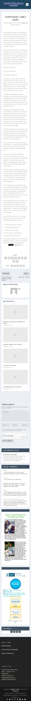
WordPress (15, 691)
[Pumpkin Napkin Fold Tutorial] (15, 334)
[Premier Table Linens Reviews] (12, 590)
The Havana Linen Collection (13, 479)
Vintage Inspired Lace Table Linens (13, 485)
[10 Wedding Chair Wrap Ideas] (15, 377)
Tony (10, 23)
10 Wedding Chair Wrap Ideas (12, 387)
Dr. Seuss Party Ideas (9, 365)
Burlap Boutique (6, 646)
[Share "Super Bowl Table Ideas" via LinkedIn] (22, 258)
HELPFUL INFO (23, 695)
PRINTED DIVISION (20, 693)
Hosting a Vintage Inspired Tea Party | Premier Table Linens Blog (14, 484)
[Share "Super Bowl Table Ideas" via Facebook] (5, 258)
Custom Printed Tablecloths (10, 649)
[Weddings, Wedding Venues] (15, 598)
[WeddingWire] (7, 591)
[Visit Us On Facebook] (11, 632)
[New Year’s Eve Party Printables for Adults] (15, 312)
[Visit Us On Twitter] (14, 632)
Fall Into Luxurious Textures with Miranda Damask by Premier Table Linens (15, 473)
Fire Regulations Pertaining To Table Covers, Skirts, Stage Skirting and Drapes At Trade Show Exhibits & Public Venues (15, 493)
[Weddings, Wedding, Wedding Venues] (15, 581)
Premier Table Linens (8, 653)
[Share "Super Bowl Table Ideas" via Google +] (12, 258)
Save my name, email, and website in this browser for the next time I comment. (14, 429)
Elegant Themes (15, 689)
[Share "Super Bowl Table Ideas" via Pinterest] (19, 258)
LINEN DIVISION (9, 693)
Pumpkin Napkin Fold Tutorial (12, 344)
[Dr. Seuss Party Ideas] (15, 356)
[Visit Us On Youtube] (17, 632)
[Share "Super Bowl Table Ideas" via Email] (14, 261)
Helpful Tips (24, 23)
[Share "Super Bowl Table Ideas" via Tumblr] (15, 258)
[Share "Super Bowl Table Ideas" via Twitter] (9, 258)
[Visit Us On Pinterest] (19, 632)
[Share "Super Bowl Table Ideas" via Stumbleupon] (25, 258)
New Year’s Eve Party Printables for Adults (14, 322)
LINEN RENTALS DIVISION (10, 695)
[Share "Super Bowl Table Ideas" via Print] (17, 261)
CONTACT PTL (15, 697)
